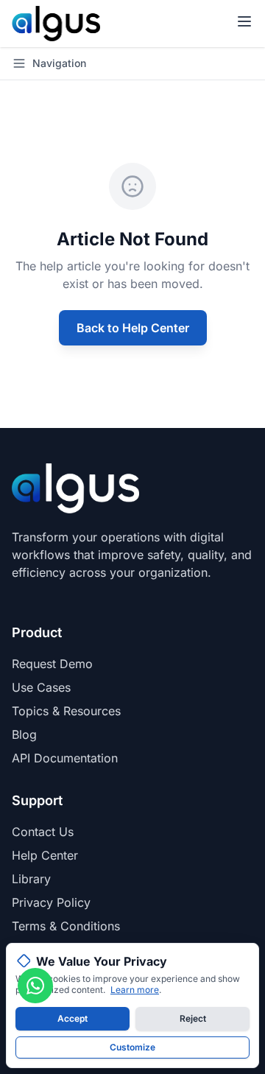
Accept (72, 1018)
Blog (24, 734)
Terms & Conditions (66, 926)
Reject (193, 1018)
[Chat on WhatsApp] (35, 985)
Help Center (45, 855)
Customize (132, 1047)
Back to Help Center (133, 327)
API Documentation (65, 758)
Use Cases (41, 687)
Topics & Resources (66, 710)
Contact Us (43, 831)
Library (31, 878)
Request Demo (52, 663)
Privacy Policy (51, 902)
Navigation (59, 63)
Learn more (134, 989)
